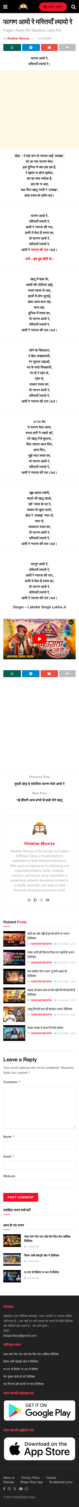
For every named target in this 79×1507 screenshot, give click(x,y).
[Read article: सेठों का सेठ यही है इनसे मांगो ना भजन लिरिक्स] (14, 939)
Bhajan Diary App (31, 1482)
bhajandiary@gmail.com (20, 1335)
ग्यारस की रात (39, 249)
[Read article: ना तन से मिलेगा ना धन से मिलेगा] (12, 1276)
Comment (12, 1082)
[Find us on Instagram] (9, 1489)
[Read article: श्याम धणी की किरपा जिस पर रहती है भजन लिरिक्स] (14, 958)
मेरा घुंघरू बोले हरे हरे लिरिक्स (19, 1376)
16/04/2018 (62, 1014)
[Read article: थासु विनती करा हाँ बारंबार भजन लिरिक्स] (14, 1014)
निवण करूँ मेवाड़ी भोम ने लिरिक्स (41, 1255)
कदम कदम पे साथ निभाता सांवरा (45, 1027)
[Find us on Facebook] (4, 1489)
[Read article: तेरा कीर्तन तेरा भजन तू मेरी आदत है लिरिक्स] (14, 976)
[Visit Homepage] (23, 6)
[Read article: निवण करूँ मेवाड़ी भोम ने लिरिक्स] (12, 1259)
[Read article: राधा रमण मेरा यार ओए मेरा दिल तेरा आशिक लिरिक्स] (12, 1240)
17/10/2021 (62, 943)
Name (9, 1136)
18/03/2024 (45, 38)
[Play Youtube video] (39, 639)
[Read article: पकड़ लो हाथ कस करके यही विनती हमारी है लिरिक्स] (14, 995)
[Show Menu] (5, 6)
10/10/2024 (62, 1000)
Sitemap (8, 1482)
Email (8, 1156)
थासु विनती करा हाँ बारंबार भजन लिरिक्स (49, 1008)
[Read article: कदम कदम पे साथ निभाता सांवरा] (14, 1033)
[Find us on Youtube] (21, 1489)
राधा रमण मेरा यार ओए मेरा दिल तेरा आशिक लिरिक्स (47, 1238)
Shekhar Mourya (18, 38)
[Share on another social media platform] (67, 47)
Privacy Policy (30, 1477)
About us (9, 1477)
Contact (51, 1477)
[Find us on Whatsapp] (26, 1489)
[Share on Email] (49, 47)
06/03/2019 (62, 962)
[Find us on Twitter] (15, 1489)
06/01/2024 (62, 1033)
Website (9, 1176)
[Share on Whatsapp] (12, 47)
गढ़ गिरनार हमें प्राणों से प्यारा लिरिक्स (23, 1384)
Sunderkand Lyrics (61, 1482)
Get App (55, 7)
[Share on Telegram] (31, 47)
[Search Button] (73, 6)
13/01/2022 (62, 981)
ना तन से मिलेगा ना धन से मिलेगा (41, 1272)
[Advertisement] (39, 109)
